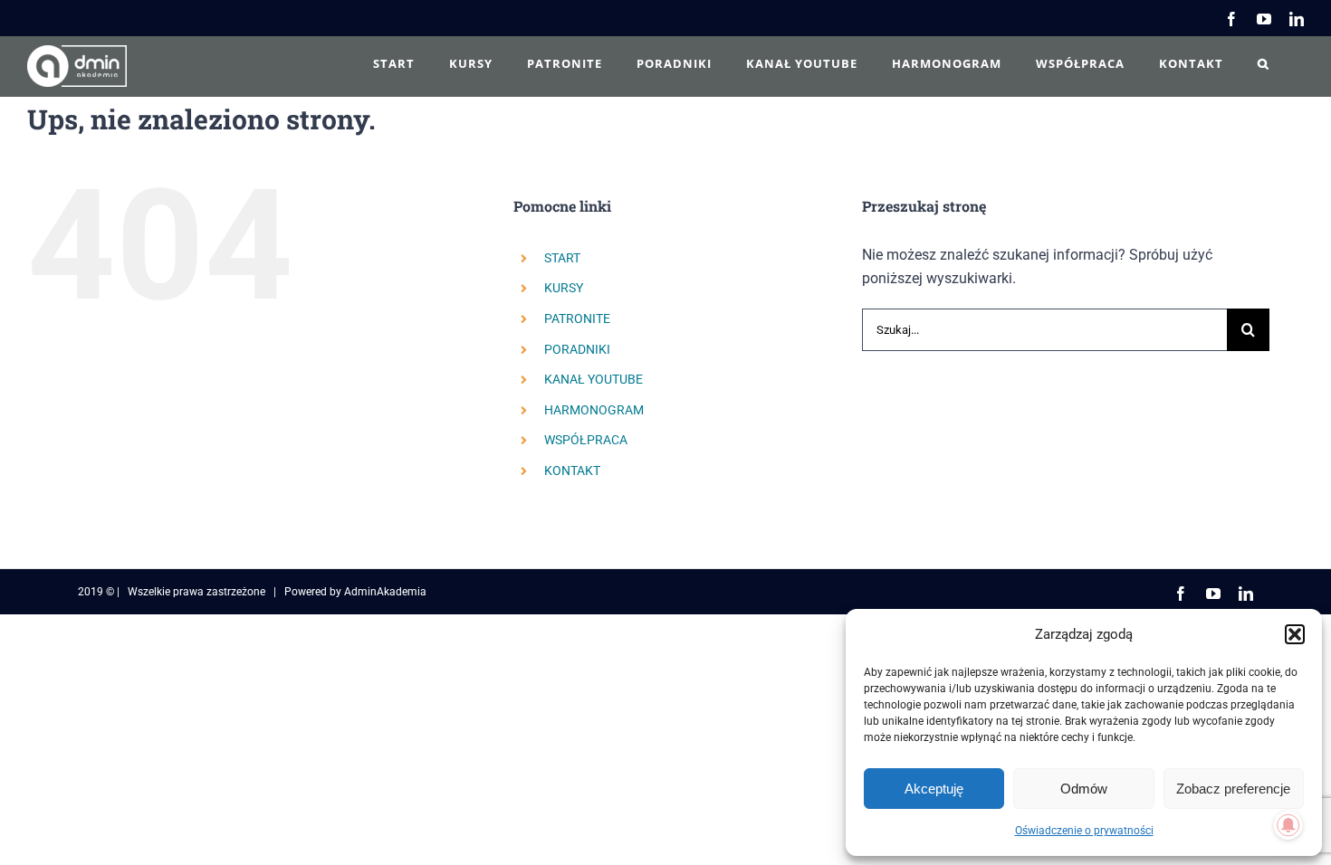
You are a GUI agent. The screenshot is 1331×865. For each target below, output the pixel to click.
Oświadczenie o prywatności (1084, 830)
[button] (1295, 634)
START (562, 258)
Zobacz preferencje (1233, 788)
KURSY (563, 287)
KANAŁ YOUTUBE (593, 379)
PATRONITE (577, 318)
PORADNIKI (577, 349)
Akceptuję (934, 788)
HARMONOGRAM (594, 410)
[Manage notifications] (1288, 825)
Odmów (1083, 788)
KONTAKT (572, 470)
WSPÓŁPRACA (585, 439)
